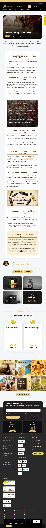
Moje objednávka (6, 448)
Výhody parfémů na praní (7, 460)
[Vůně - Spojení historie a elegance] (22, 198)
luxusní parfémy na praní (30, 179)
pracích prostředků (29, 158)
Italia (6, 514)
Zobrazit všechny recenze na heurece (23, 315)
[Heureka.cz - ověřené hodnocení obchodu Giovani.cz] (9, 483)
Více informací (20, 523)
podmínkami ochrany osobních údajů (22, 413)
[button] (12, 352)
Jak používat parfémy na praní (8, 458)
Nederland (37, 516)
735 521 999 (37, 443)
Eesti (26, 516)
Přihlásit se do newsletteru (13, 417)
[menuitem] (7, 9)
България (27, 514)
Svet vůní (7, 36)
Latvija (16, 516)
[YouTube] (38, 446)
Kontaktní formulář (38, 453)
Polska (36, 510)
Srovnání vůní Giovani (7, 464)
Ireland (7, 518)
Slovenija (17, 514)
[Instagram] (35, 446)
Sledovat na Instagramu (24, 394)
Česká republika (18, 510)
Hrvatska (36, 512)
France (16, 518)
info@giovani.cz (37, 440)
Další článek (27, 271)
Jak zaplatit (5, 455)
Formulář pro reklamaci (7, 443)
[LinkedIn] (28, 264)
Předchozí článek (18, 271)
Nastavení (9, 526)
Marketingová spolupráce (7, 453)
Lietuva (7, 516)
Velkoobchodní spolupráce (8, 451)
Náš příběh (5, 450)
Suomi (26, 518)
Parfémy (13, 93)
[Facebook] (33, 446)
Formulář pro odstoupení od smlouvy (8, 446)
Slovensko (7, 510)
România (26, 512)
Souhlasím (37, 521)
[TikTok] (41, 446)
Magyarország (27, 510)
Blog (4, 457)
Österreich (17, 512)
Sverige (36, 518)
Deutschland (8, 512)
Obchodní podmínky (6, 440)
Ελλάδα (36, 514)
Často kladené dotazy (7, 462)
